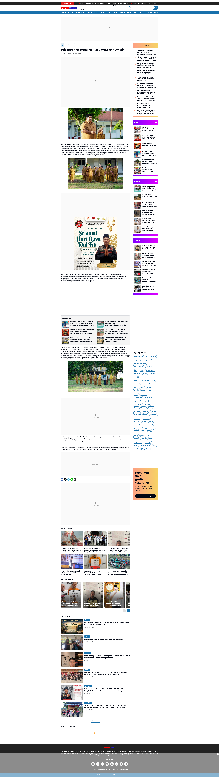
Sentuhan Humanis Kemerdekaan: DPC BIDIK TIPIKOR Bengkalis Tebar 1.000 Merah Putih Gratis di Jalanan (105, 706)
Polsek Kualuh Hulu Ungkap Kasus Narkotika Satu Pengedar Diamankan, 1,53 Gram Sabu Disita (148, 271)
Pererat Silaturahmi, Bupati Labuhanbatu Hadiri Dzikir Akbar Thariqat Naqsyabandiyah (70, 573)
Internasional (80, 12)
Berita (87, 6)
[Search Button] (156, 8)
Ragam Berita (113, 6)
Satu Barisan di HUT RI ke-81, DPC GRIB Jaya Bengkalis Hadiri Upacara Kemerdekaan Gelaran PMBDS (105, 673)
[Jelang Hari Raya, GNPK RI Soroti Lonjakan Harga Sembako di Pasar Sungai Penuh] (137, 229)
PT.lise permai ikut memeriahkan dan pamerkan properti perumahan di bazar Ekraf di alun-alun (116, 323)
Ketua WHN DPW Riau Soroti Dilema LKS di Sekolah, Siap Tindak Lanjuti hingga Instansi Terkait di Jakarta (149, 137)
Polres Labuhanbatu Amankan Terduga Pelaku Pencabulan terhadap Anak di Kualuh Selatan (118, 550)
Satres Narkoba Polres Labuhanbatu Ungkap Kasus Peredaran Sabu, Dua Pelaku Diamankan (70, 603)
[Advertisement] (109, 29)
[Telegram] (68, 479)
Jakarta (87, 653)
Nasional (71, 12)
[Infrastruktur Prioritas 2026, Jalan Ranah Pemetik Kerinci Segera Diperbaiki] (137, 197)
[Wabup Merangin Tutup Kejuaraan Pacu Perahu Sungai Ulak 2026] (137, 205)
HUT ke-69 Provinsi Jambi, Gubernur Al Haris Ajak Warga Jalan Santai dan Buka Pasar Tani (146, 112)
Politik (150, 12)
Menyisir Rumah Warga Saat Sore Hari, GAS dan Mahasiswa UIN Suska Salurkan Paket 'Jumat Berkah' (145, 65)
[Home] (62, 45)
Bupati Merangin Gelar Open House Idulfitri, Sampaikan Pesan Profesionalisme (149, 220)
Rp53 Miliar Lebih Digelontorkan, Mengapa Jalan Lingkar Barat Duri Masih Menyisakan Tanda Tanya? (148, 169)
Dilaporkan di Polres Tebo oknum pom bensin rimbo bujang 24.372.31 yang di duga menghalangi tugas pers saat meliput (146, 98)
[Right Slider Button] (156, 12)
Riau (95, 6)
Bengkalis (88, 686)
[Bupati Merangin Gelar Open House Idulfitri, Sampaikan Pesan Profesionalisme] (137, 221)
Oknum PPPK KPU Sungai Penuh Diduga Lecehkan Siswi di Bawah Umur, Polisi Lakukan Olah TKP (149, 212)
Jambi (102, 6)
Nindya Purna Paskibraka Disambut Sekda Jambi (100, 3)
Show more (95, 721)
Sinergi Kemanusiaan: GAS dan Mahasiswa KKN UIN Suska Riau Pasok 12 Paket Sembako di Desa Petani (146, 59)
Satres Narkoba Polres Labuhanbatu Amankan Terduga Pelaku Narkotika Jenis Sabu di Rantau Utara (95, 573)
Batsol (87, 669)
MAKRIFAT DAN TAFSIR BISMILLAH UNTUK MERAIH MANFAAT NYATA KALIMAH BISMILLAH (116, 339)
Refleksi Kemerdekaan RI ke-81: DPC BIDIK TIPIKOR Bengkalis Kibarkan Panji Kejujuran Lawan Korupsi (104, 690)
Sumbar (122, 12)
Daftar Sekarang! (145, 496)
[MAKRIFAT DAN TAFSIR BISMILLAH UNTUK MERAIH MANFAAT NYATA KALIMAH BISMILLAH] (100, 340)
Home (81, 6)
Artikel (87, 620)
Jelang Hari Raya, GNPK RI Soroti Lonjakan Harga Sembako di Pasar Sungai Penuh (148, 228)
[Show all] (156, 122)
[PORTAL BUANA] (69, 8)
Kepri (129, 12)
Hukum (89, 12)
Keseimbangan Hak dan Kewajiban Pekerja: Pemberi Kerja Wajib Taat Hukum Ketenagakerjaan (147, 3)
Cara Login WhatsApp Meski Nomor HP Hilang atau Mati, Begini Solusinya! (147, 85)
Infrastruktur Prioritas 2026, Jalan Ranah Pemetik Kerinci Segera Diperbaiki (149, 196)
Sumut (96, 12)
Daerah (82, 10)
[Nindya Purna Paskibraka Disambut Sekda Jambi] (72, 642)
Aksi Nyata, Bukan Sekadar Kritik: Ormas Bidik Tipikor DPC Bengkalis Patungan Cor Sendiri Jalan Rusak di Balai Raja (149, 161)
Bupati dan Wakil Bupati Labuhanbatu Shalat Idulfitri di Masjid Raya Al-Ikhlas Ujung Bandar (94, 550)
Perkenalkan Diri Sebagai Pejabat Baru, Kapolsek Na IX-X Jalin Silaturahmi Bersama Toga (72, 550)
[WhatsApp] (71, 479)
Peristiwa (142, 12)
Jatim (135, 12)
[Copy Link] (75, 479)
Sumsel (115, 12)
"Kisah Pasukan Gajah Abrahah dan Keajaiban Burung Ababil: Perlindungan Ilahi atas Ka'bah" (145, 79)
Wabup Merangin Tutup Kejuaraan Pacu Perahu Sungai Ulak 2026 (149, 204)
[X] (65, 479)
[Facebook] (62, 479)
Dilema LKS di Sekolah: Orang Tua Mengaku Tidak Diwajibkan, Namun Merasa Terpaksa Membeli (82, 331)
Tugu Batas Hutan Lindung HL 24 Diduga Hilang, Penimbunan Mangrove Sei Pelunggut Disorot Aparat (116, 331)
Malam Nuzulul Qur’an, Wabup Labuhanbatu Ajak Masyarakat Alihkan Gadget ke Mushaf (114, 603)
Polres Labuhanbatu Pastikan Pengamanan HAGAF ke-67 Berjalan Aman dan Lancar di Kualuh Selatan (118, 573)
